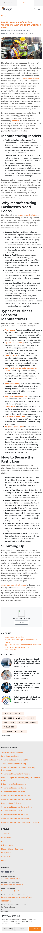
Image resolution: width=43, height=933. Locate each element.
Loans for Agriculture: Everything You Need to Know (20, 779)
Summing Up (10, 650)
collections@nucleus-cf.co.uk (12, 885)
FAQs (3, 860)
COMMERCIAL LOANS (14, 731)
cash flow (16, 121)
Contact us (6, 857)
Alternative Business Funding (13, 764)
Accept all (35, 928)
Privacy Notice (7, 845)
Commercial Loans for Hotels (13, 788)
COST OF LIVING (27, 722)
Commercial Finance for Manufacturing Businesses (18, 769)
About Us (5, 834)
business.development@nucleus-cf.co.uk (16, 897)
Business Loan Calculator (12, 803)
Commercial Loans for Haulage (14, 815)
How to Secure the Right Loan (17, 647)
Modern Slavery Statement (12, 849)
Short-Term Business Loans (12, 752)
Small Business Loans (10, 756)
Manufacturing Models (14, 637)
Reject (22, 928)
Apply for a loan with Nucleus (13, 585)
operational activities (31, 78)
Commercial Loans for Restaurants (16, 796)
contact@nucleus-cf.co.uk (10, 878)
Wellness (9, 727)
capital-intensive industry (28, 215)
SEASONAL (9, 722)
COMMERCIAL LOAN (13, 718)
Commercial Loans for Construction (16, 807)
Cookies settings (8, 928)
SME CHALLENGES (13, 714)
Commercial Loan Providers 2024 (15, 760)
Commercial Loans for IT (11, 811)
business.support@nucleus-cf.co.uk (14, 891)
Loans (25, 3)
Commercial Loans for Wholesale (15, 818)
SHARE (21, 622)
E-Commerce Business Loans (13, 784)
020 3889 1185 (6, 901)
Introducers (8, 3)
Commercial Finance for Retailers (15, 774)
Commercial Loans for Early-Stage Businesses (20, 822)
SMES (31, 718)
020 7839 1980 (7, 872)
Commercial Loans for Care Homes (16, 799)
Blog (3, 16)
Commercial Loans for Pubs (13, 792)
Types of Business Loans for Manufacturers (23, 645)
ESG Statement (7, 853)
